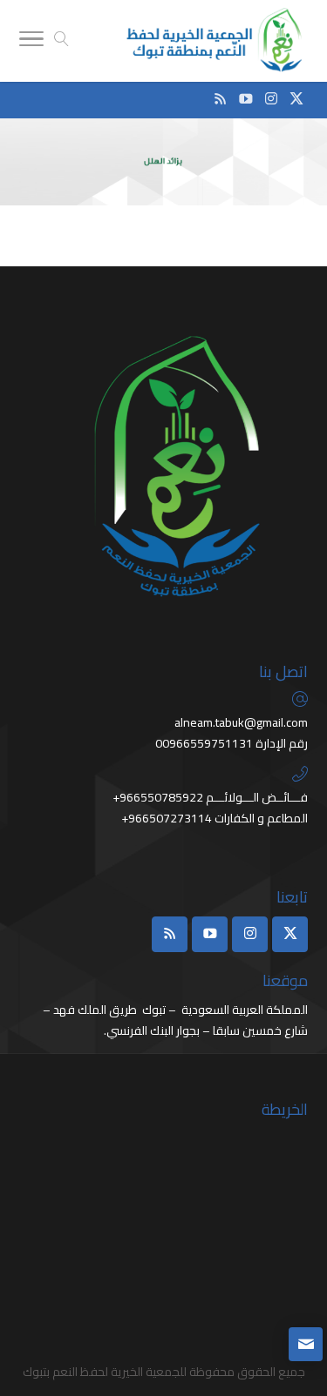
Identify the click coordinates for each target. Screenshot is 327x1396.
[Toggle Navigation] (31, 42)
